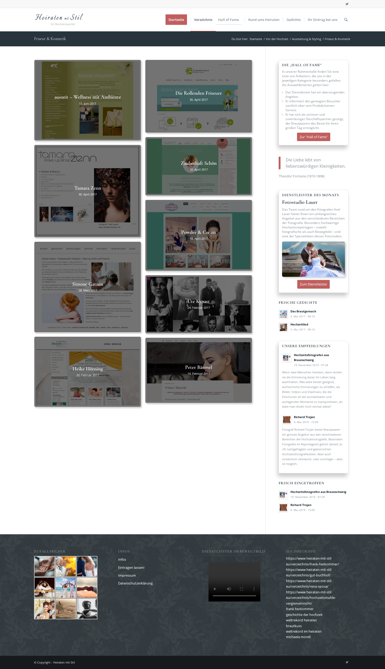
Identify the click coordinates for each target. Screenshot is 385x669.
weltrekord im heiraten (304, 631)
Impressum (127, 575)
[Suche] (346, 19)
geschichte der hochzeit (304, 614)
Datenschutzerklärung (135, 583)
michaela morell (298, 636)
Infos (122, 559)
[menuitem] (178, 19)
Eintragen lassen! (131, 567)
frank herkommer (300, 608)
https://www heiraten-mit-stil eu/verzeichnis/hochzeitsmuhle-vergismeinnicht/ (311, 598)
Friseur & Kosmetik (50, 38)
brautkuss (294, 625)
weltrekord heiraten (301, 620)
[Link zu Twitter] (347, 4)
